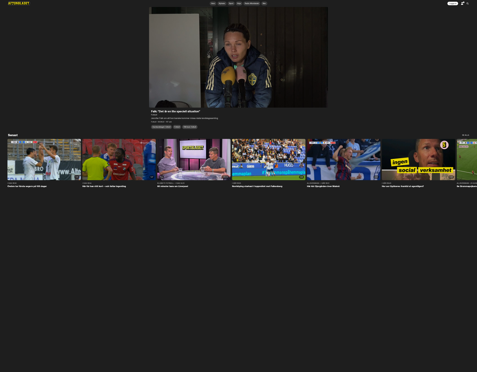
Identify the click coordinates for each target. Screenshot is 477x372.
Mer (264, 3)
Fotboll (177, 127)
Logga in (452, 3)
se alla (465, 135)
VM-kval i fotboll (190, 127)
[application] (238, 57)
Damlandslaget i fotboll (161, 127)
